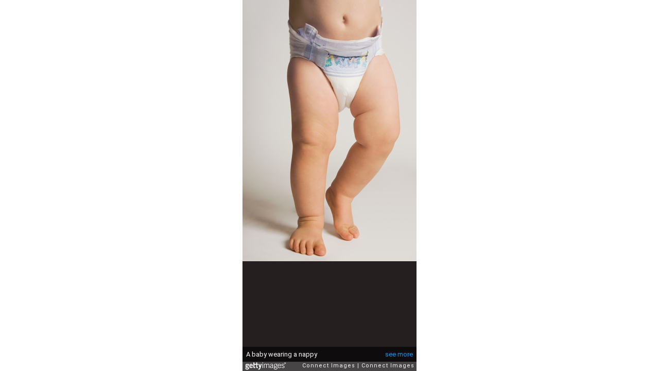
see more (399, 354)
